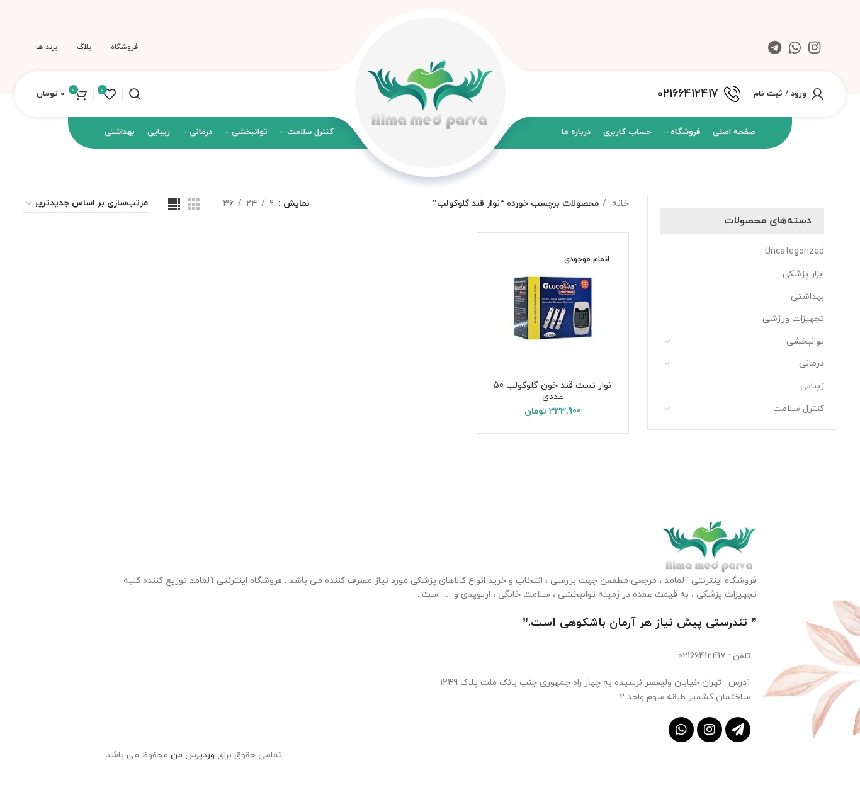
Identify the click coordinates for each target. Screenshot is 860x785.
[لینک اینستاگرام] (814, 47)
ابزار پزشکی (803, 274)
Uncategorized (794, 251)
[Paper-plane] (737, 729)
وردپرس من (194, 755)
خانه (619, 204)
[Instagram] (709, 729)
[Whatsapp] (681, 729)
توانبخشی (805, 341)
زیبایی (812, 386)
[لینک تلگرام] (774, 47)
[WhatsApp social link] (795, 47)
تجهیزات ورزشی (793, 319)
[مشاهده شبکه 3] (194, 204)
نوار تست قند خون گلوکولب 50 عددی (552, 391)
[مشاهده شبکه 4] (174, 204)
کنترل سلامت (798, 409)
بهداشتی (807, 297)
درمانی (811, 364)
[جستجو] (135, 94)
